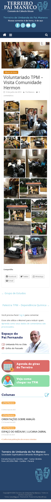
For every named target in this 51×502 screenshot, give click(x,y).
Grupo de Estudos (13, 293)
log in (21, 315)
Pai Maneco (30, 92)
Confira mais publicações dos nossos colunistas (19, 439)
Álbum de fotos (11, 72)
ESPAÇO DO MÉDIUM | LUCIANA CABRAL (23, 431)
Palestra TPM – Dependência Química (26, 305)
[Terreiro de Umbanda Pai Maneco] (4, 35)
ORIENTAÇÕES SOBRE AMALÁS (18, 419)
